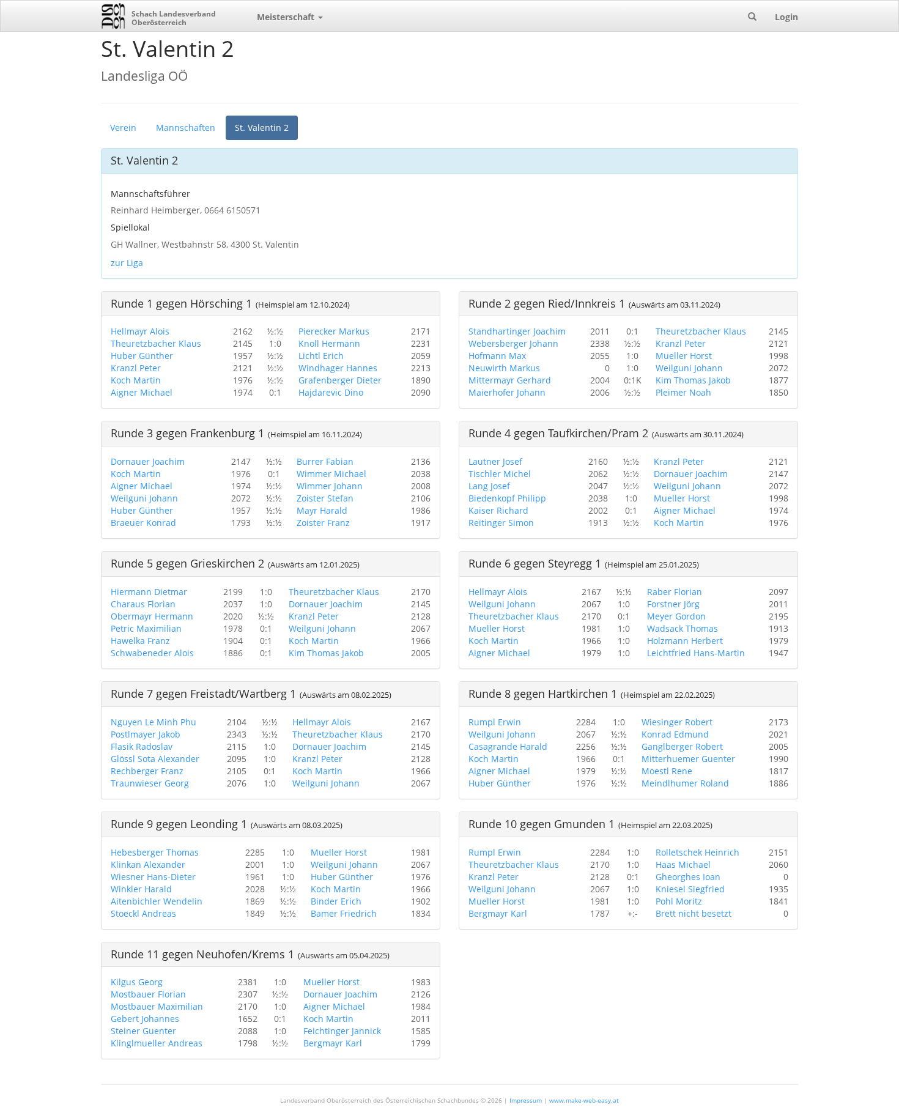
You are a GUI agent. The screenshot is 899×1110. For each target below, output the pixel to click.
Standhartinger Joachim (517, 331)
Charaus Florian (143, 604)
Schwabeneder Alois (152, 653)
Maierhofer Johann (507, 392)
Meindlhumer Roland (685, 783)
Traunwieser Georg (150, 783)
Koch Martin (136, 380)
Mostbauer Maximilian (157, 1006)
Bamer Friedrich (344, 913)
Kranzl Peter (136, 368)
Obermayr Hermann (152, 616)
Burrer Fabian (325, 461)
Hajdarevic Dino (330, 392)
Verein (123, 127)
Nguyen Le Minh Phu (153, 722)
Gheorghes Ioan (688, 876)
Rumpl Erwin (494, 722)
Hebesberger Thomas (155, 852)
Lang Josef (489, 486)
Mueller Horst (684, 355)
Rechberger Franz (147, 771)
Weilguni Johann (689, 368)
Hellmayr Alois (140, 331)
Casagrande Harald (507, 746)
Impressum (525, 1100)
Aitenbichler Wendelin (156, 901)
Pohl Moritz (679, 901)
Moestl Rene (667, 771)
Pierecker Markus (333, 331)
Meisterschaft (287, 17)
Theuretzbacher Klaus (156, 343)
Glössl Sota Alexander (155, 758)
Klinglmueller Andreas (156, 1043)
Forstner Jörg (673, 604)
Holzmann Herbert (685, 640)
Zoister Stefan (325, 498)
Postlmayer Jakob (145, 734)
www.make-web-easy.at (584, 1100)
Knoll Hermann (329, 343)
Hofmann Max (497, 355)
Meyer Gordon (676, 616)
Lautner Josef (495, 461)
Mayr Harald (322, 510)
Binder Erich (336, 901)
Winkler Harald (141, 889)
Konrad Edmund (675, 734)
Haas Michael (683, 864)
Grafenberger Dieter (340, 380)
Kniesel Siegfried (690, 889)
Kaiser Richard (498, 510)
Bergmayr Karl (497, 913)
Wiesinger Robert (677, 722)
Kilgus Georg (137, 982)
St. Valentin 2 (262, 127)
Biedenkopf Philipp (507, 498)
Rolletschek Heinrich (697, 852)
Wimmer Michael (331, 473)
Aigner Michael (141, 392)
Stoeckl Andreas (143, 913)
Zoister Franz (323, 522)
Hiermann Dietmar (149, 592)
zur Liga (127, 262)
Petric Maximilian (146, 628)
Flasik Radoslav (141, 746)
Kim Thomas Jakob (693, 380)
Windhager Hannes (337, 368)
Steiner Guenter (143, 1031)
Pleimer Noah (683, 392)
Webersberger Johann (513, 343)
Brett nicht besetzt (693, 913)
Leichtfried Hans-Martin (696, 653)
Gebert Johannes (145, 1018)
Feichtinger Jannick (342, 1031)
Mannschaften (185, 127)
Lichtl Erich (321, 355)
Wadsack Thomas (682, 628)
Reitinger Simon (501, 522)
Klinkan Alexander (148, 864)
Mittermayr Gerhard (509, 380)
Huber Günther (142, 355)
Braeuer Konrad (143, 522)
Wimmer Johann (330, 486)
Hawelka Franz (140, 640)
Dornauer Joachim (148, 461)
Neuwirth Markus (504, 368)
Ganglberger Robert (682, 746)
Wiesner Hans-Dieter (153, 876)
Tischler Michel (499, 473)
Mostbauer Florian (148, 994)
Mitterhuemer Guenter (688, 758)
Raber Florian (674, 592)
